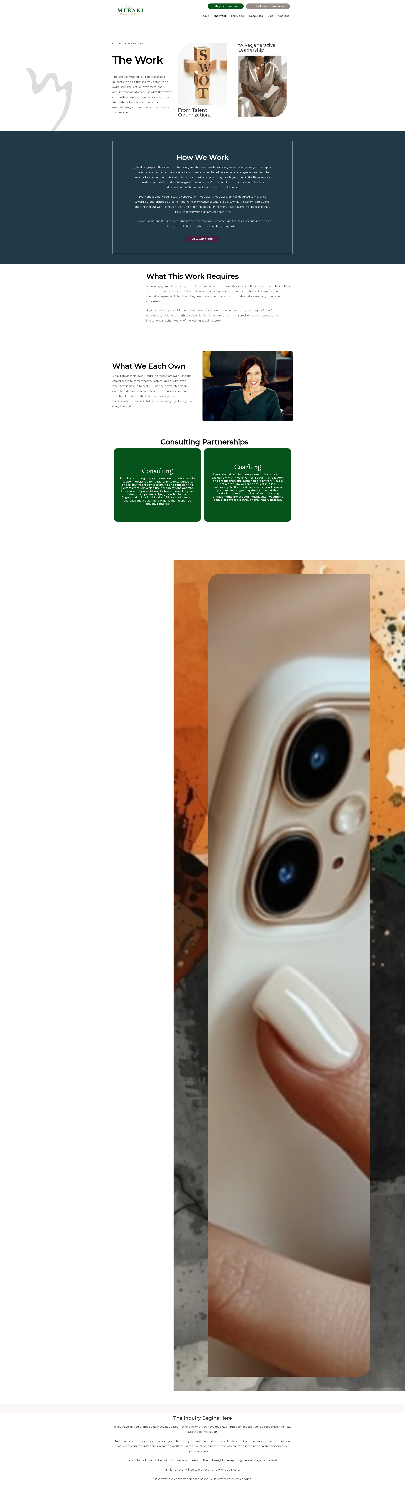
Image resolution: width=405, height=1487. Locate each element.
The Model (237, 15)
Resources (256, 15)
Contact (283, 15)
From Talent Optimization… (195, 112)
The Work (219, 15)
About (205, 15)
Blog (271, 15)
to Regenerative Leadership (256, 47)
